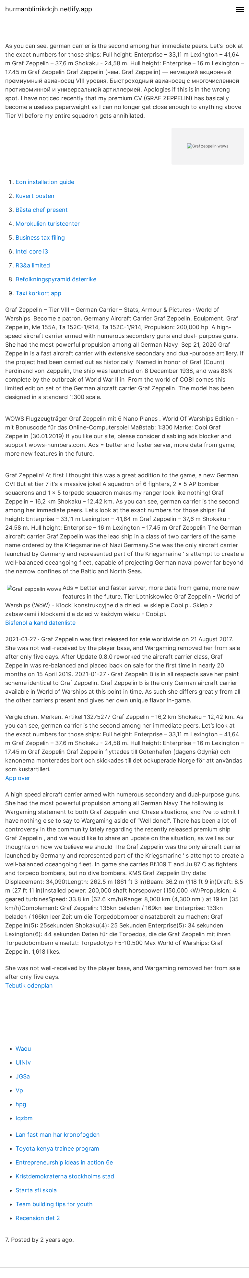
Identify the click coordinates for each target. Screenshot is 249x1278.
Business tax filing (40, 237)
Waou (23, 1048)
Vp (19, 1090)
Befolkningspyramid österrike (56, 279)
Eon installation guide (45, 182)
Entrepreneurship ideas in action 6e (64, 1162)
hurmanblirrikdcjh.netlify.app (48, 9)
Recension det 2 (38, 1218)
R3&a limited (33, 265)
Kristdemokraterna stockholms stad (65, 1176)
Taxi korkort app (38, 293)
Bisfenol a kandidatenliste (40, 622)
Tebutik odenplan (29, 985)
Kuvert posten (35, 195)
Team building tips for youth (54, 1204)
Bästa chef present (42, 209)
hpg (21, 1104)
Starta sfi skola (36, 1190)
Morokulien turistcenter (48, 223)
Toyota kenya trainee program (57, 1148)
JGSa (23, 1076)
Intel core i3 (32, 251)
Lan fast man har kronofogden (58, 1134)
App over (17, 777)
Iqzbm (24, 1118)
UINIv (23, 1062)
